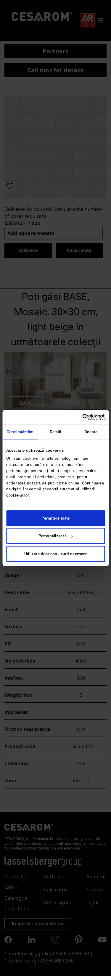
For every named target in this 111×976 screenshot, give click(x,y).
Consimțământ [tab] (20, 432)
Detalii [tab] (56, 432)
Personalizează (52, 536)
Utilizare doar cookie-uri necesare (55, 553)
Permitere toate (55, 518)
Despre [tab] (90, 432)
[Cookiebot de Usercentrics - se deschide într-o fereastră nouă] (79, 417)
